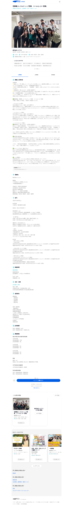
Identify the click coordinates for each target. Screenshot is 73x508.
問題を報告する (36, 387)
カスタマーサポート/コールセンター (21, 490)
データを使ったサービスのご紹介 (42, 502)
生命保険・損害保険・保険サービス (21, 481)
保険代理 (15, 479)
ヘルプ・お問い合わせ (17, 502)
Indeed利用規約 (24, 503)
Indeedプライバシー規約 (54, 502)
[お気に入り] (14, 380)
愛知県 (14, 473)
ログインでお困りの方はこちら (28, 502)
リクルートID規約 (16, 503)
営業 (14, 488)
